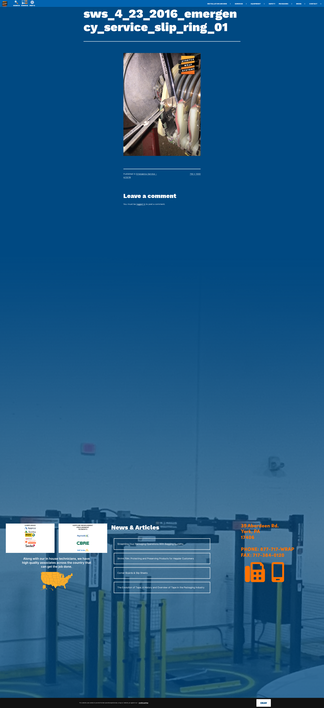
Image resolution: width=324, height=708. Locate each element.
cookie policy (143, 702)
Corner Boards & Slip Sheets (132, 573)
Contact (313, 4)
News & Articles (135, 527)
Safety (272, 4)
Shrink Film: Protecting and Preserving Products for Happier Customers (155, 558)
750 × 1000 (195, 174)
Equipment (256, 4)
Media (298, 4)
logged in (140, 204)
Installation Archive (217, 4)
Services (239, 4)
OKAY (263, 702)
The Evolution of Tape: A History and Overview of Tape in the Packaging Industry (160, 587)
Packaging (283, 4)
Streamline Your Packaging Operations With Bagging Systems (150, 544)
